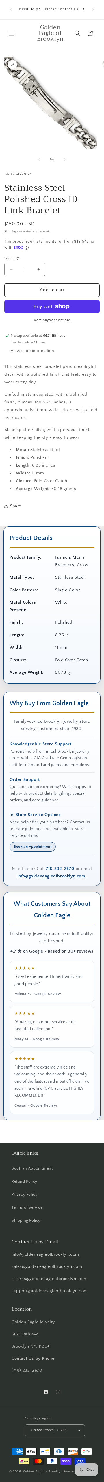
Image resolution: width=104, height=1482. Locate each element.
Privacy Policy (24, 1194)
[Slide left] (39, 159)
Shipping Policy (26, 1220)
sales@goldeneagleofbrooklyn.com (47, 1266)
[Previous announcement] (10, 9)
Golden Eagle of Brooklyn (43, 1471)
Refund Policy (24, 1181)
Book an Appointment (32, 847)
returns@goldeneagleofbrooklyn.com (49, 1278)
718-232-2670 (60, 868)
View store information (32, 351)
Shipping (10, 231)
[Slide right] (64, 159)
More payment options (52, 320)
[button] (11, 33)
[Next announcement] (93, 9)
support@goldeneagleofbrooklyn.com (50, 1290)
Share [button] (15, 506)
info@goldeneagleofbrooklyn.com (51, 876)
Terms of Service (27, 1207)
